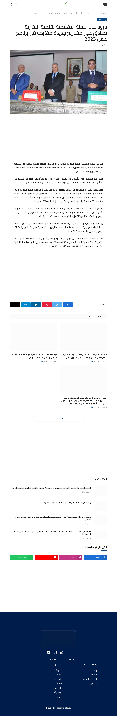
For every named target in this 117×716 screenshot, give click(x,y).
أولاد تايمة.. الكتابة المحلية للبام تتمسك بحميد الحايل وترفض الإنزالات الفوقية (34, 356)
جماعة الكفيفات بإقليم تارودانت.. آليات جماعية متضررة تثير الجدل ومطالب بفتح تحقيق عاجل (85, 356)
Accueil (104, 13)
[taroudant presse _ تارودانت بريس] (58, 4)
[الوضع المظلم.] (11, 4)
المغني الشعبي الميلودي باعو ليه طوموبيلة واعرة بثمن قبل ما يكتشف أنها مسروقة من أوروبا (51, 487)
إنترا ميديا (51, 707)
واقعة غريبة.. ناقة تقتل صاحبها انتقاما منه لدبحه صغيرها (67, 502)
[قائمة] (105, 4)
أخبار (91, 361)
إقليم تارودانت (102, 19)
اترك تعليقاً (58, 418)
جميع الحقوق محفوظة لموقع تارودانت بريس (58, 659)
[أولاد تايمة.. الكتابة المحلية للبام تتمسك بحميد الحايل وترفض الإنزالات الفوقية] (33, 337)
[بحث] (16, 4)
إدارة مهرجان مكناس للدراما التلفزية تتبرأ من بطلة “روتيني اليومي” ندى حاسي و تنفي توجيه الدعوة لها (52, 533)
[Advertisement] (58, 138)
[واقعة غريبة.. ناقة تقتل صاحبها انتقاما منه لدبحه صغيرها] (100, 506)
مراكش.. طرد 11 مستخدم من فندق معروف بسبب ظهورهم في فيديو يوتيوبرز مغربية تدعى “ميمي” (53, 518)
